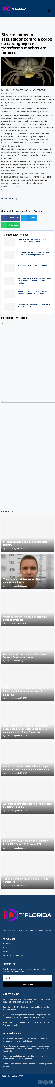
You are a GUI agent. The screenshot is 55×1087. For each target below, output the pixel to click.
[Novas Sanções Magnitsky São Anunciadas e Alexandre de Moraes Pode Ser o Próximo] (9, 281)
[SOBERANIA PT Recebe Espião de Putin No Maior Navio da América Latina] (9, 307)
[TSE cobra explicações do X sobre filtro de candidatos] (27, 871)
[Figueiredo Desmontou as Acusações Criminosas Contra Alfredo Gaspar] (9, 294)
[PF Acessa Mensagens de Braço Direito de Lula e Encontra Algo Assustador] (9, 255)
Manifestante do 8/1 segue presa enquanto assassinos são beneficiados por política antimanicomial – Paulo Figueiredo (26, 728)
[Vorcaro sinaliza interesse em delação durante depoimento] (27, 571)
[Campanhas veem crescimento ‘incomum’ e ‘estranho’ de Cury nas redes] (27, 646)
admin (8, 548)
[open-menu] (49, 11)
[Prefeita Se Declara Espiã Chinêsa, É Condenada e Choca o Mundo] (9, 242)
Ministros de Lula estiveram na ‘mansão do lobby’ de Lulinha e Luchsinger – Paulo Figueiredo (26, 691)
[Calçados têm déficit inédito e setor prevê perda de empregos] (27, 609)
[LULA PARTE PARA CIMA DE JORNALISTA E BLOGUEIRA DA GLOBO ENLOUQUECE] (27, 833)
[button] (10, 218)
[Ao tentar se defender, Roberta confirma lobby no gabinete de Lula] (27, 796)
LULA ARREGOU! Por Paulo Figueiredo (32, 265)
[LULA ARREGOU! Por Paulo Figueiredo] (9, 268)
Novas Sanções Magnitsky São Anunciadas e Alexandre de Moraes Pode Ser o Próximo (34, 280)
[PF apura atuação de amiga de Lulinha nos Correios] (27, 534)
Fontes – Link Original (11, 198)
